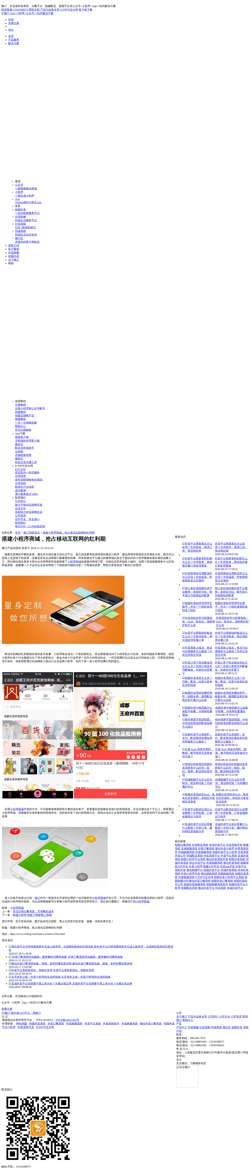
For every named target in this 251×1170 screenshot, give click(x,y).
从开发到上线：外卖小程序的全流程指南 (85, 976)
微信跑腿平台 (194, 870)
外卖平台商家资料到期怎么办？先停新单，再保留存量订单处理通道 (231, 562)
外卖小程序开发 (190, 873)
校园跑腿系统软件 (217, 884)
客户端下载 (85, 9)
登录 (11, 19)
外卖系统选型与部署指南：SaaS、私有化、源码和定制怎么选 (232, 622)
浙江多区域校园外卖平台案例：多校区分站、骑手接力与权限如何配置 (231, 592)
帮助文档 (34, 9)
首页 (11, 36)
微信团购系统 (209, 873)
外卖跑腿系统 (203, 852)
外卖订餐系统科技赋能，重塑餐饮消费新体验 (95, 956)
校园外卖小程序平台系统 (229, 877)
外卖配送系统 (200, 844)
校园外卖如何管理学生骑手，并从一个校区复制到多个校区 (231, 607)
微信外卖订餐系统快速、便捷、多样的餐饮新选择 (102, 963)
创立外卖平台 (197, 862)
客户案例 (13, 249)
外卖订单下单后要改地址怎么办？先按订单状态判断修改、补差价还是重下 (231, 666)
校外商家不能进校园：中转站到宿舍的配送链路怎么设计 (231, 723)
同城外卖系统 (229, 870)
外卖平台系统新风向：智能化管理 (73, 970)
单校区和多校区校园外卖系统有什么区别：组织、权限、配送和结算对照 (231, 768)
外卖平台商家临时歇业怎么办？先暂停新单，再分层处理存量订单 (231, 636)
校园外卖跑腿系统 (195, 884)
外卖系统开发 (234, 844)
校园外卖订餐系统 (222, 880)
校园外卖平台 (212, 870)
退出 (11, 29)
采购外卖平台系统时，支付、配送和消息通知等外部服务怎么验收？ (231, 738)
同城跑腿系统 (186, 852)
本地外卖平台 (217, 844)
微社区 (227, 1027)
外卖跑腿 (13, 252)
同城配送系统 (194, 855)
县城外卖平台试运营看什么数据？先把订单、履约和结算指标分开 (231, 828)
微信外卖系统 (231, 862)
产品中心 (181, 1027)
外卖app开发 (227, 866)
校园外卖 (13, 256)
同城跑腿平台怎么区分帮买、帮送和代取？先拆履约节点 (231, 783)
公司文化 (224, 1016)
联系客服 (14, 9)
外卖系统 (220, 888)
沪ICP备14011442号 (67, 1020)
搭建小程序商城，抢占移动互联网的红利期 (69, 532)
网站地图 (21, 1023)
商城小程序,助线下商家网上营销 (32, 915)
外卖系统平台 (212, 855)
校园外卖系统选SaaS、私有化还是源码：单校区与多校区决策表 (232, 798)
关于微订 (13, 259)
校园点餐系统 (183, 844)
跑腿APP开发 (211, 866)
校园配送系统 (189, 888)
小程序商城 (74, 561)
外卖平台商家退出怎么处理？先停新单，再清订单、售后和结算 (231, 547)
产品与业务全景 (49, 9)
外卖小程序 (196, 866)
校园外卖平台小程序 (224, 852)
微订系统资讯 (31, 532)
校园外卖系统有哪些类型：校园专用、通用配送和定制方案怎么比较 (231, 696)
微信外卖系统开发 (217, 859)
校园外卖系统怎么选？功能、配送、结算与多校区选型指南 (231, 682)
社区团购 (204, 1027)
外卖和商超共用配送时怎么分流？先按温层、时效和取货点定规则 (231, 577)
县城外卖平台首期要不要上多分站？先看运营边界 (102, 983)
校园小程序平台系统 (193, 859)
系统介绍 (13, 245)
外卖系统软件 (111, 1023)
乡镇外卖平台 (235, 888)
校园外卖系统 (237, 859)
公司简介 (213, 1016)
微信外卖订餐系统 (200, 880)
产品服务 (13, 39)
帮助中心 (187, 1020)
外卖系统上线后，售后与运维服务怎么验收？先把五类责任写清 (231, 651)
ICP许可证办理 (69, 9)
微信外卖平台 (206, 888)
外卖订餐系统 (206, 848)
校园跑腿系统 (226, 873)
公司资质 (236, 1016)
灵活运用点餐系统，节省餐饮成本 (33, 911)
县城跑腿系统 (189, 848)
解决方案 (13, 43)
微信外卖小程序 (224, 848)
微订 (37, 897)
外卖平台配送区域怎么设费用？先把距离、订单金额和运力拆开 (231, 813)
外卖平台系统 (229, 855)
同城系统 (216, 1027)
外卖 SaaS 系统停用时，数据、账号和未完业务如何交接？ (231, 753)
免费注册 (13, 23)
